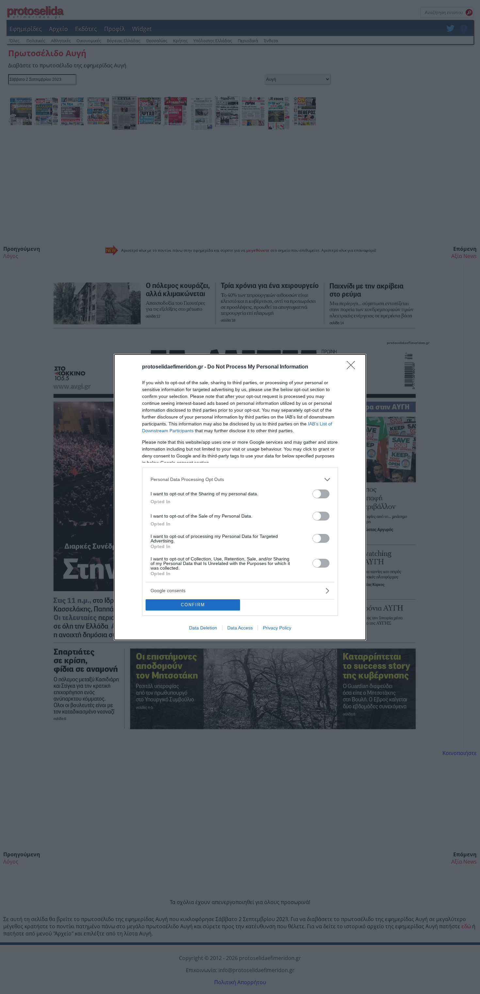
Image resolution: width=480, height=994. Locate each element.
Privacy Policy (277, 627)
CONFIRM (193, 604)
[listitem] (240, 479)
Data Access (240, 627)
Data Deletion (203, 627)
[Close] (353, 367)
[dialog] (240, 497)
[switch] (320, 493)
